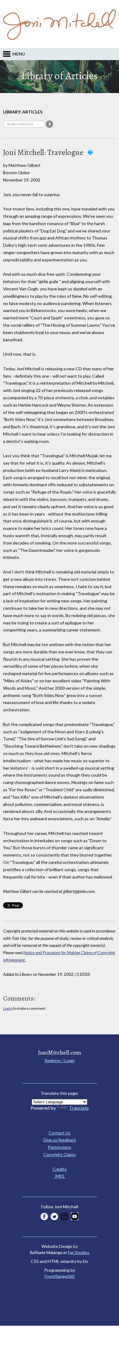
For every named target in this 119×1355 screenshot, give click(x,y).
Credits (59, 1169)
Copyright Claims (59, 1154)
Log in (8, 1008)
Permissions (59, 1147)
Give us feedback (59, 1139)
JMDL (59, 1176)
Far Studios (78, 1252)
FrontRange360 (59, 1276)
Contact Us (59, 1132)
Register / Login (60, 1060)
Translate (79, 1108)
